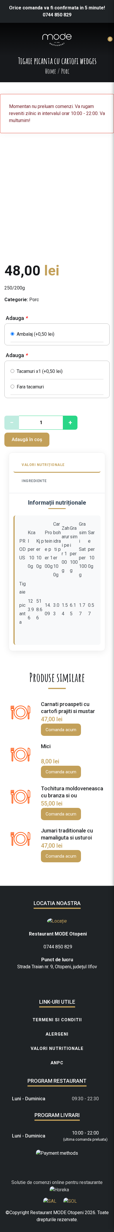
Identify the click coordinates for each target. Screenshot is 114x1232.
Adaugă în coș (27, 439)
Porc (34, 299)
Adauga (16, 318)
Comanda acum (61, 729)
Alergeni (57, 1034)
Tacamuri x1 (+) (38, 371)
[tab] (57, 465)
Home (50, 71)
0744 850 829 (57, 15)
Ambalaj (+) (34, 334)
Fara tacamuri (29, 387)
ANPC (57, 1062)
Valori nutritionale (57, 1048)
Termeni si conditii (57, 1019)
